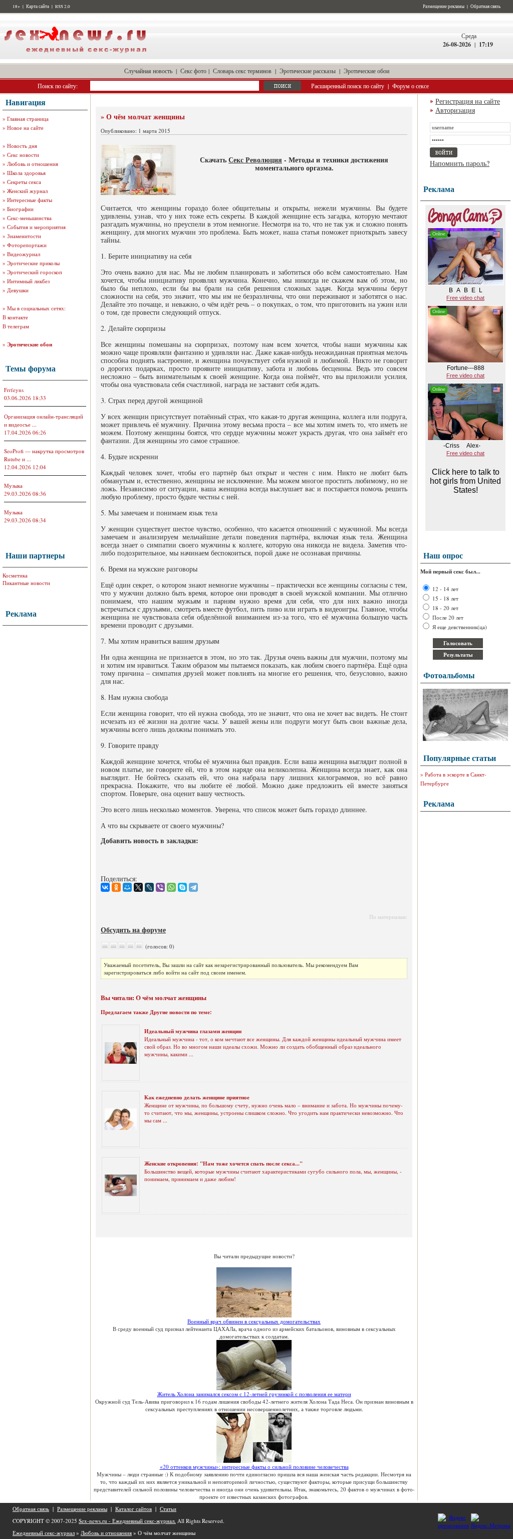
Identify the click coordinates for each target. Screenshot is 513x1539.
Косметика (15, 575)
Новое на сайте (25, 127)
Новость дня (22, 145)
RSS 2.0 (62, 7)
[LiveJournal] (149, 887)
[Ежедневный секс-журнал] (75, 57)
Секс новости (23, 154)
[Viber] (160, 887)
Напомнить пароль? (459, 163)
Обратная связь (485, 7)
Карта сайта (37, 7)
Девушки (18, 290)
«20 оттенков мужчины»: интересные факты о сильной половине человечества (254, 1466)
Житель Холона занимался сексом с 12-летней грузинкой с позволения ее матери (254, 1394)
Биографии (20, 209)
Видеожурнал (23, 254)
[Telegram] (193, 887)
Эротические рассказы (308, 71)
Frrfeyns (14, 390)
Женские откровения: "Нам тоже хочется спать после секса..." (223, 1164)
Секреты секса (24, 181)
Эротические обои (366, 71)
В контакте (15, 317)
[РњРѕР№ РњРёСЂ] (127, 887)
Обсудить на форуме (133, 929)
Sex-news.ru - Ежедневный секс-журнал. (127, 1520)
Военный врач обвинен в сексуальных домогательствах (254, 1321)
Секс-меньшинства (29, 218)
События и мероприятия (36, 227)
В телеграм (16, 326)
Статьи (168, 1508)
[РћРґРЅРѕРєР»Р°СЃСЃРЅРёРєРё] (116, 887)
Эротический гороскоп (34, 272)
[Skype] (182, 887)
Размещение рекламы (443, 7)
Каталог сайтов (133, 1508)
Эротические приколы (33, 263)
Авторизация (455, 110)
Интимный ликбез (28, 281)
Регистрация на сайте (467, 101)
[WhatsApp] (171, 887)
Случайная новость (148, 71)
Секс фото (193, 71)
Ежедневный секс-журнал (44, 1532)
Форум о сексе (410, 86)
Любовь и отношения (32, 163)
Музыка (13, 485)
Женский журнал (27, 191)
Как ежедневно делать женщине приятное (196, 1097)
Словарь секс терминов (242, 71)
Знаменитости (24, 236)
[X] (138, 887)
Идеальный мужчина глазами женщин (192, 1031)
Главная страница (28, 118)
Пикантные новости (26, 583)
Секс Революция (255, 159)
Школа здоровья (26, 172)
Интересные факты (29, 200)
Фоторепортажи (27, 245)
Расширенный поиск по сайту (347, 86)
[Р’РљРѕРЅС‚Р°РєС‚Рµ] (105, 887)
